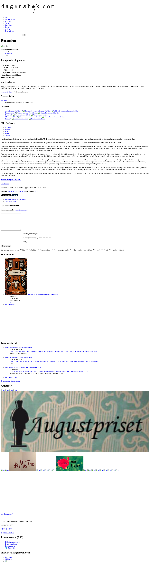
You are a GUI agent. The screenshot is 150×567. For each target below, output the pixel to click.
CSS (10, 529)
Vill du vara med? (7, 514)
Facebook (8, 557)
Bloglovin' (11, 548)
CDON (7, 131)
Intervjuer (8, 25)
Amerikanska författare (13, 111)
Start (6, 17)
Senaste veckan (10, 19)
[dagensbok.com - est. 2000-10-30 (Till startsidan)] (28, 12)
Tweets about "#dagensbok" (10, 381)
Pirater (7, 119)
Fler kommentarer (11, 377)
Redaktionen (9, 31)
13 (10, 375)
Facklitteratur (9, 113)
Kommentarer (10, 546)
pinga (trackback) (21, 210)
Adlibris (8, 127)
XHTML (4, 529)
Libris (7, 133)
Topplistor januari (11, 201)
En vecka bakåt (10, 304)
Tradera (8, 135)
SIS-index (8, 559)
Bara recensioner (11, 544)
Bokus (7, 129)
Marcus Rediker (6, 92)
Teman (7, 23)
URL (25, 242)
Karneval (8, 54)
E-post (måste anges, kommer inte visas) (37, 238)
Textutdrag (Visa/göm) (11, 179)
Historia (8, 115)
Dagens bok (12, 191)
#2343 (37, 191)
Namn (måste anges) (30, 234)
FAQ (7, 27)
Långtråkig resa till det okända (15, 199)
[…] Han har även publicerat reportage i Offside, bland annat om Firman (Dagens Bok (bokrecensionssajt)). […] (49, 371)
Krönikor (8, 21)
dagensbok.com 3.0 (7, 533)
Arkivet (8, 29)
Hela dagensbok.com (12, 542)
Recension (21, 191)
